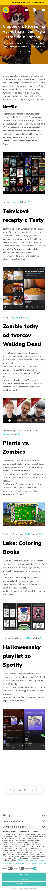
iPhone (29, 638)
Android (17, 202)
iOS (28, 202)
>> (40, 790)
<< (9, 790)
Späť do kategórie (25, 790)
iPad (41, 638)
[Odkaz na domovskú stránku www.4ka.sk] (6, 10)
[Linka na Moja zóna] (34, 10)
